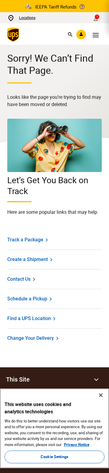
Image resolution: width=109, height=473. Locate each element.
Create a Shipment (27, 259)
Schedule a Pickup (27, 299)
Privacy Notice (76, 444)
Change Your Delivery (30, 338)
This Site (18, 379)
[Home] (14, 34)
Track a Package (25, 240)
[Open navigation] (96, 34)
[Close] (100, 395)
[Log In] (81, 34)
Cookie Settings (54, 456)
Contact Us (19, 279)
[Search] (70, 34)
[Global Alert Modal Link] (82, 6)
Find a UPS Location (29, 318)
